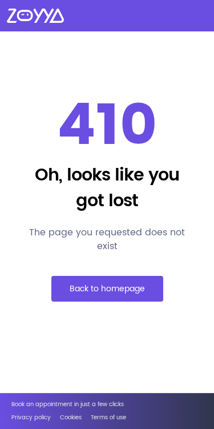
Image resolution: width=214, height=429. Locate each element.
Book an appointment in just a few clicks (67, 404)
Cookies (71, 418)
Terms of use (108, 418)
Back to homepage (107, 288)
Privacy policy (31, 418)
